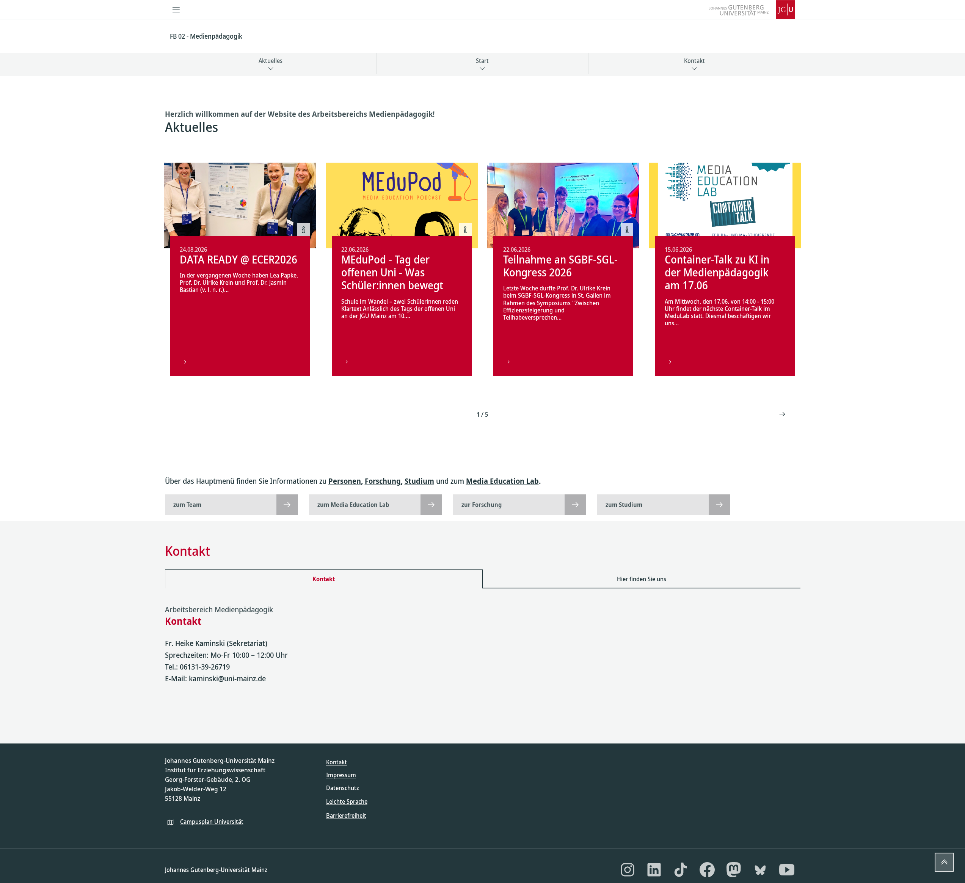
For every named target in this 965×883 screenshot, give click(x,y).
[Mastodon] (733, 869)
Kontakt (336, 762)
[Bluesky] (760, 869)
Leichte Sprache (346, 801)
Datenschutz (342, 788)
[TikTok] (680, 869)
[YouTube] (786, 869)
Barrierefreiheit (346, 815)
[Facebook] (707, 869)
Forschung (383, 481)
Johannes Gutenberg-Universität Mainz (216, 870)
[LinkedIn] (654, 869)
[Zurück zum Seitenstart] (944, 862)
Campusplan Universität (211, 821)
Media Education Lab (502, 481)
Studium (419, 481)
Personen (344, 481)
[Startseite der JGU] (752, 9)
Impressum (341, 775)
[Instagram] (627, 869)
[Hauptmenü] (176, 9)
